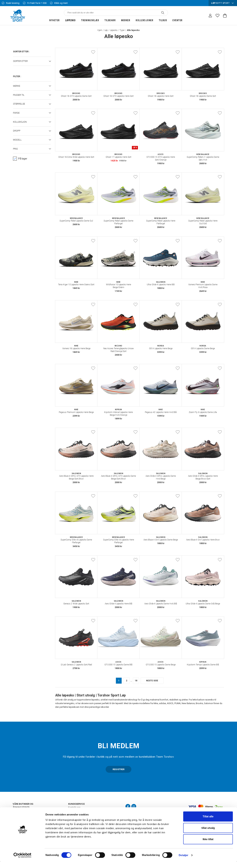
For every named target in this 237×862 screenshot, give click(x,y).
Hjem (99, 30)
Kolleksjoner (144, 20)
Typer (122, 30)
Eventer (177, 20)
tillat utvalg (208, 827)
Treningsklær (90, 20)
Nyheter (54, 20)
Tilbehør (110, 20)
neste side (152, 680)
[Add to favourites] (93, 52)
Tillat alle (208, 816)
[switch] (100, 855)
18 (136, 680)
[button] (32, 61)
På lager (22, 158)
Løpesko (70, 20)
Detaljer (183, 855)
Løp (106, 30)
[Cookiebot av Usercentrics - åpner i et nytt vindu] (22, 855)
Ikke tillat (208, 839)
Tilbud (163, 20)
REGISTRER (118, 769)
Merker (125, 20)
